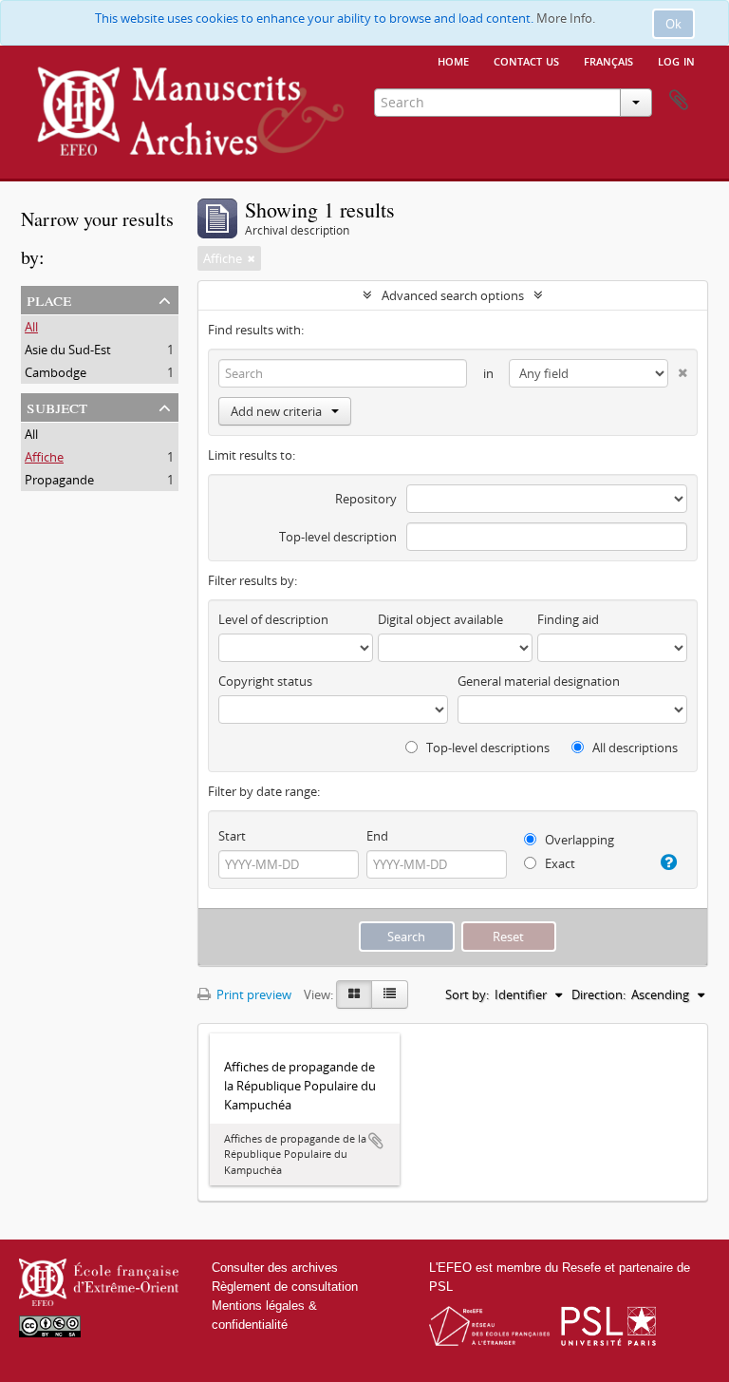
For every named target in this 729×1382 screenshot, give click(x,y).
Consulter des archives (275, 1267)
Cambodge (55, 372)
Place (49, 299)
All (31, 326)
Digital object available (440, 619)
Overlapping (578, 839)
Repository (366, 498)
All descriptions (633, 747)
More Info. (565, 18)
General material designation (539, 681)
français (608, 59)
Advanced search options (453, 295)
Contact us (526, 59)
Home (453, 59)
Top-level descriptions (486, 747)
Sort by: (467, 994)
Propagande (59, 479)
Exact (558, 863)
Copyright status (265, 681)
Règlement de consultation (285, 1286)
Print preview (252, 994)
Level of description (273, 619)
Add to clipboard (375, 1140)
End (377, 835)
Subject (57, 406)
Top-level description (338, 536)
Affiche (44, 456)
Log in (676, 59)
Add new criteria (276, 411)
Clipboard (678, 100)
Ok (673, 23)
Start (232, 835)
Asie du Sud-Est (68, 349)
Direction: (598, 994)
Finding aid (568, 619)
